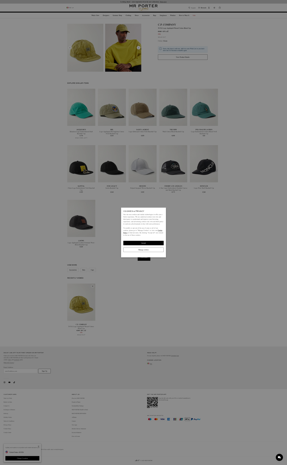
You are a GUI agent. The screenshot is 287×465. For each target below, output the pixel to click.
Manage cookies (143, 250)
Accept (143, 243)
